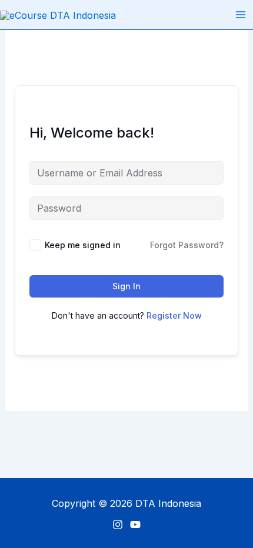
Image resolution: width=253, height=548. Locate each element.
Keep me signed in (83, 245)
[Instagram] (117, 524)
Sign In (126, 286)
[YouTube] (135, 524)
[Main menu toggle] (240, 14)
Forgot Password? (187, 245)
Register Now (174, 315)
